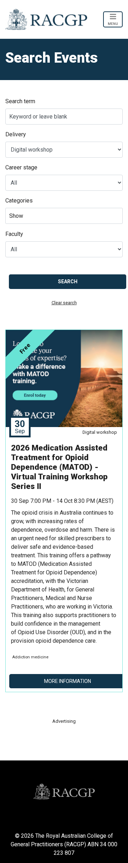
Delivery (15, 134)
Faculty (14, 234)
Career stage (21, 167)
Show (16, 215)
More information (67, 681)
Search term (20, 101)
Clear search (64, 302)
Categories (19, 200)
